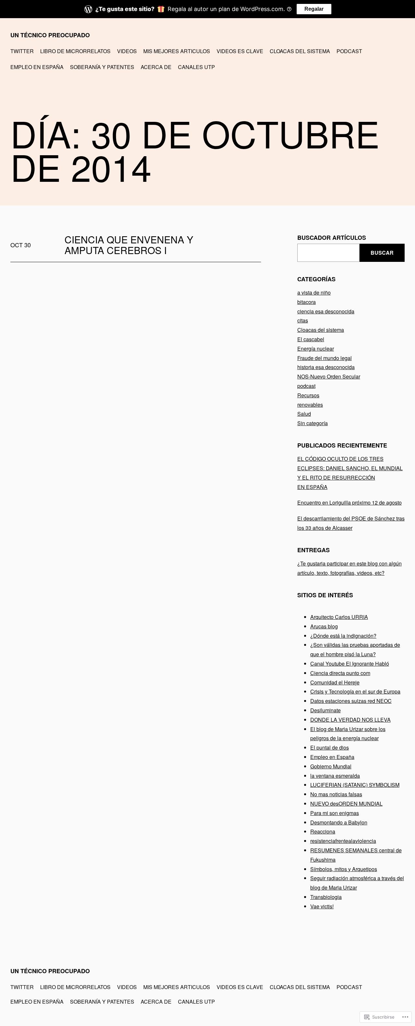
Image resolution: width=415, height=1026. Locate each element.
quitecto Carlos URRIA (341, 617)
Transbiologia (326, 897)
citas (302, 320)
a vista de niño (314, 292)
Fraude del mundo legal (324, 358)
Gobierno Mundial (330, 766)
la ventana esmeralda (335, 775)
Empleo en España (332, 757)
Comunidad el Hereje (335, 682)
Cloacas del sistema (320, 329)
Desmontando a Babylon (338, 822)
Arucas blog (324, 626)
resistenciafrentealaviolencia (343, 841)
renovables (310, 404)
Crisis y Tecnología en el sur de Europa (355, 691)
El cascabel (310, 339)
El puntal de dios (329, 747)
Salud (304, 413)
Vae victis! (322, 906)
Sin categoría (312, 423)
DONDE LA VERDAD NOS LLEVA (350, 719)
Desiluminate (325, 710)
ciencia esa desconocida (325, 311)
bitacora (306, 302)
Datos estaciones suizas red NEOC (351, 701)
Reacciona (322, 831)
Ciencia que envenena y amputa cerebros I (129, 244)
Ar (312, 617)
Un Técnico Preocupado (50, 35)
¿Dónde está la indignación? (343, 635)
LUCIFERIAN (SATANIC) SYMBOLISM (354, 784)
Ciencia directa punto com (340, 673)
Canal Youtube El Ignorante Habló (349, 663)
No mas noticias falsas (336, 794)
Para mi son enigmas (334, 813)
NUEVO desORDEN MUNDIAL (346, 803)
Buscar (382, 252)
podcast (306, 386)
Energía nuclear (315, 348)
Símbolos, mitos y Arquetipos (343, 869)
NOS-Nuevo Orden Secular (328, 376)
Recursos (308, 395)
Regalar (314, 9)
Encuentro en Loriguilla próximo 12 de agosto (349, 502)
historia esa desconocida (326, 367)
